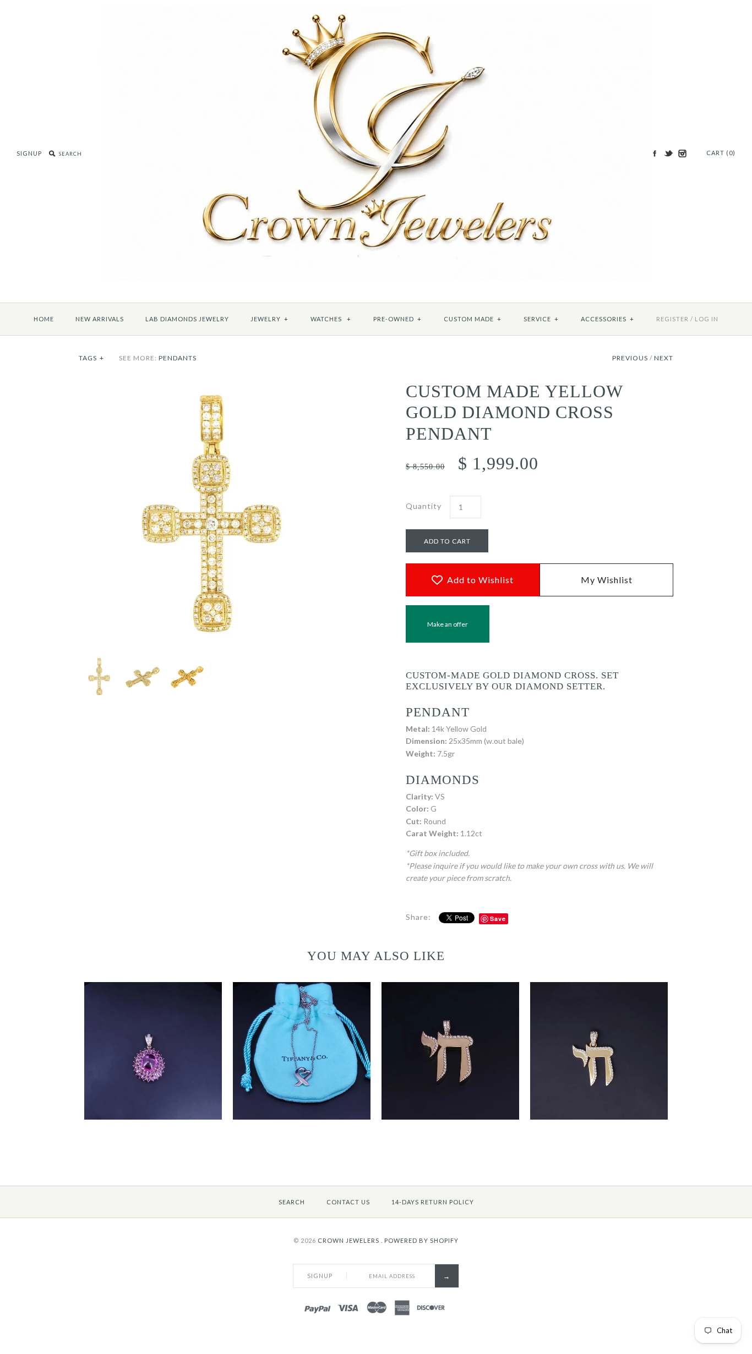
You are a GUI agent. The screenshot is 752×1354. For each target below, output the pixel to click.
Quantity (424, 506)
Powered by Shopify (421, 1240)
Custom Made (473, 318)
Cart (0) (720, 152)
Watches (330, 318)
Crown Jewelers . (350, 1240)
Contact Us (348, 1201)
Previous (630, 358)
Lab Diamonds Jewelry (187, 318)
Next (663, 358)
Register (672, 318)
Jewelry (269, 318)
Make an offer (447, 631)
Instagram (682, 153)
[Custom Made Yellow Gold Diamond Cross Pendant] (212, 386)
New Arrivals (99, 318)
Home (44, 318)
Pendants (178, 358)
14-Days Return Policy (432, 1201)
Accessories (607, 318)
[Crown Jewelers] (376, 11)
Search (292, 1201)
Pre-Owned (397, 318)
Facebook (655, 153)
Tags (91, 358)
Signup (29, 153)
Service (541, 318)
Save (498, 918)
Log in (706, 318)
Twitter (668, 153)
